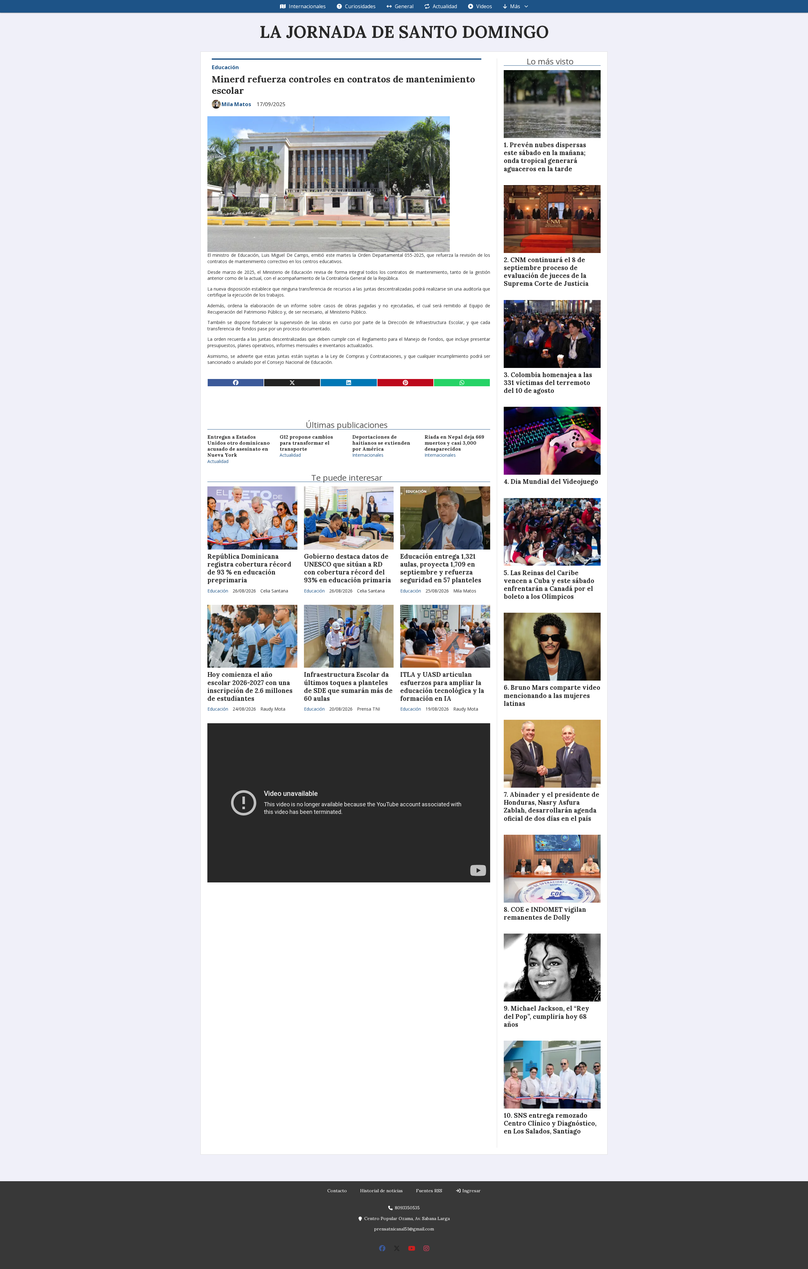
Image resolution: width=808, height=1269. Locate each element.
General (404, 6)
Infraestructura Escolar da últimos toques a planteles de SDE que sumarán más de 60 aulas (348, 687)
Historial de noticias (381, 1191)
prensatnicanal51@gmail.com (404, 1229)
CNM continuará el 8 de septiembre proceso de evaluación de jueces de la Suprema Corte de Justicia (546, 272)
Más (515, 6)
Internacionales (307, 6)
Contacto (337, 1191)
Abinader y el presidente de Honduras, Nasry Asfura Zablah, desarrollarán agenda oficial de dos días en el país (551, 807)
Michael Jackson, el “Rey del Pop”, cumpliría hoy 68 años (546, 1016)
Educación (225, 67)
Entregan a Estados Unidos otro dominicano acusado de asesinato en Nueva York (238, 446)
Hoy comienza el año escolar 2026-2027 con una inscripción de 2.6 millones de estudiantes (250, 687)
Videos (484, 6)
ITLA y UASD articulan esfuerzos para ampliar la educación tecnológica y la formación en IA (442, 687)
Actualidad (445, 6)
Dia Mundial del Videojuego (554, 482)
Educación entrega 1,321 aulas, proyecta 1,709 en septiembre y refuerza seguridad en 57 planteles (440, 568)
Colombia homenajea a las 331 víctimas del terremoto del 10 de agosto (548, 383)
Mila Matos (236, 104)
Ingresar (471, 1191)
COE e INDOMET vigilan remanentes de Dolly (545, 913)
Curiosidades (360, 6)
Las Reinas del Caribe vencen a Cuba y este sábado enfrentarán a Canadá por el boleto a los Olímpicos (549, 585)
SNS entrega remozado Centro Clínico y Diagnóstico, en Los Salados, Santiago (550, 1123)
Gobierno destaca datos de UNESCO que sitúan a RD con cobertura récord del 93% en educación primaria (347, 568)
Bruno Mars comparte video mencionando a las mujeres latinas (552, 695)
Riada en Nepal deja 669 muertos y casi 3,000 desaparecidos (454, 443)
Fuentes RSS (429, 1191)
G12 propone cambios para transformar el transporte (306, 443)
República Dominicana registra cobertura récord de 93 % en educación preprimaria (249, 568)
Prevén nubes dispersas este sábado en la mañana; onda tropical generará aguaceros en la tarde (545, 157)
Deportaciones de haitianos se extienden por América (381, 443)
